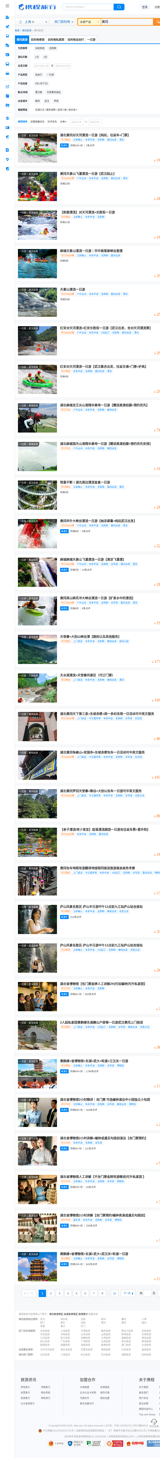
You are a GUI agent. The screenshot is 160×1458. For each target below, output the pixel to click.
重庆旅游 (105, 1331)
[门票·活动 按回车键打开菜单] (7, 55)
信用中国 (135, 1443)
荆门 (42, 1322)
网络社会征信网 (78, 1443)
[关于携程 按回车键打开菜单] (7, 169)
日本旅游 (126, 1349)
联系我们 (143, 1392)
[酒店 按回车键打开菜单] (7, 17)
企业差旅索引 (28, 1403)
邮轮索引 (45, 1398)
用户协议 (143, 1398)
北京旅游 (45, 1331)
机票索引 (25, 1392)
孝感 (42, 1326)
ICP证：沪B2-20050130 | (119, 1425)
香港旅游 (105, 1345)
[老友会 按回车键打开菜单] (7, 159)
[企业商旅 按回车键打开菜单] (7, 150)
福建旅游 (126, 1338)
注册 (157, 7)
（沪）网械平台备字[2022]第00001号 (126, 1430)
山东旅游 (85, 1334)
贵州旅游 (126, 1341)
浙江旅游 (65, 1338)
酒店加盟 (104, 1398)
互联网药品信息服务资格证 (90, 1430)
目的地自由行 (76, 39)
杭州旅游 (85, 1354)
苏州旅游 (105, 1354)
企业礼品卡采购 (88, 1392)
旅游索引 (83, 1314)
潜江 (62, 1326)
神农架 (64, 1319)
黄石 (62, 1322)
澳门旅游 (126, 1345)
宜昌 (83, 1319)
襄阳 (123, 1319)
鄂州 (103, 1322)
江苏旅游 (45, 1338)
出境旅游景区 (71, 1314)
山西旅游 (105, 1334)
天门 (83, 1326)
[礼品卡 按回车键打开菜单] (7, 128)
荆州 (103, 1319)
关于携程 (143, 1387)
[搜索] (119, 7)
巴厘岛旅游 (86, 1349)
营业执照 (143, 1403)
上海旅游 (65, 1331)
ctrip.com (78, 1425)
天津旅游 (85, 1331)
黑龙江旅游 (127, 1331)
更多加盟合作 (87, 1403)
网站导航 (45, 1392)
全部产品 (85, 21)
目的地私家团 (56, 39)
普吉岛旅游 (66, 1349)
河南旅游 (65, 1334)
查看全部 (93, 1314)
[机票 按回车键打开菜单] (7, 27)
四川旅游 (45, 1341)
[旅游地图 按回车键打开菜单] (7, 105)
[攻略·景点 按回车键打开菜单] (7, 96)
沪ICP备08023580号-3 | (146, 1425)
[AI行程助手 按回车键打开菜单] (7, 86)
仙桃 (83, 1322)
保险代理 (104, 1392)
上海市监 (59, 1443)
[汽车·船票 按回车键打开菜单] (7, 64)
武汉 (42, 1319)
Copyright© (55, 1425)
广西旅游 (85, 1341)
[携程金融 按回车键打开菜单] (7, 137)
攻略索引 (45, 1387)
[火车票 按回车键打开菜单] (7, 36)
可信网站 (114, 1443)
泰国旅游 (105, 1349)
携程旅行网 (37, 7)
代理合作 (84, 1398)
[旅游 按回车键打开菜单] (7, 45)
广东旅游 (65, 1341)
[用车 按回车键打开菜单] (7, 73)
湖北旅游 (26, 30)
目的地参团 (37, 39)
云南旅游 (105, 1341)
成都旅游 (126, 1354)
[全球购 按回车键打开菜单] (7, 118)
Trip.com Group (147, 1414)
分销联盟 (84, 1387)
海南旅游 (85, 1345)
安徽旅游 (85, 1338)
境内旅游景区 (56, 1314)
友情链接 (104, 1387)
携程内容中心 (146, 1409)
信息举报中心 (94, 1443)
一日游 (91, 39)
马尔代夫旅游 (47, 1349)
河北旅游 (45, 1334)
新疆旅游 (45, 1345)
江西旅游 (105, 1338)
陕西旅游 (126, 1334)
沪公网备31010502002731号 (58, 1430)
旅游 (17, 30)
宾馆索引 (25, 1387)
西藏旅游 (65, 1345)
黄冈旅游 (22, 39)
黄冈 (123, 1322)
